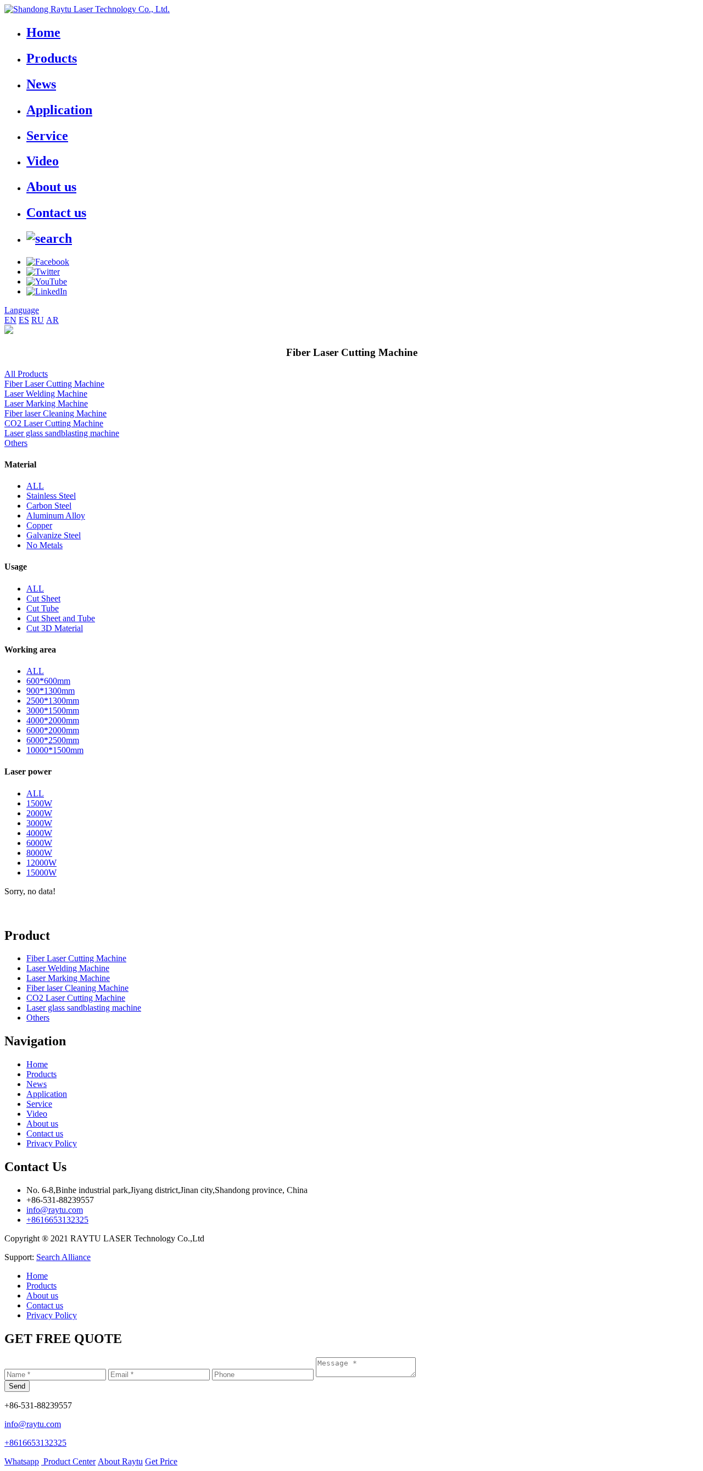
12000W (41, 862)
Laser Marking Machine (46, 403)
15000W (41, 872)
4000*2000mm (52, 720)
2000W (39, 813)
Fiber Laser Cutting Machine (54, 383)
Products (51, 58)
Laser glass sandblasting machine (61, 433)
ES (24, 320)
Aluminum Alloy (55, 515)
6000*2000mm (52, 730)
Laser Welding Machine (45, 393)
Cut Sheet (43, 598)
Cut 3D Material (54, 628)
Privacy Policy (51, 1143)
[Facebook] (47, 261)
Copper (39, 525)
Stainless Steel (51, 495)
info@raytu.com (54, 1209)
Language (21, 310)
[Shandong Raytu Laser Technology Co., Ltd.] (87, 9)
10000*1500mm (54, 750)
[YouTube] (46, 281)
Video (42, 161)
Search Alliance (63, 1257)
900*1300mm (50, 690)
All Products (26, 373)
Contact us (56, 212)
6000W (39, 843)
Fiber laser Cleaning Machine (55, 413)
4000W (39, 833)
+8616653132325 (57, 1219)
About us (51, 187)
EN (10, 320)
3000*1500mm (52, 710)
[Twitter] (43, 271)
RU (37, 320)
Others (15, 443)
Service (47, 136)
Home (43, 32)
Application (59, 110)
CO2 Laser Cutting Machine (53, 423)
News (41, 84)
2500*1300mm (52, 700)
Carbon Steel (48, 505)
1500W (39, 803)
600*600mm (48, 681)
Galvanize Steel (53, 535)
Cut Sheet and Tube (60, 618)
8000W (39, 852)
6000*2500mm (52, 740)
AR (52, 320)
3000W (39, 823)
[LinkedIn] (46, 291)
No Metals (44, 545)
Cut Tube (42, 608)
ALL (35, 486)
